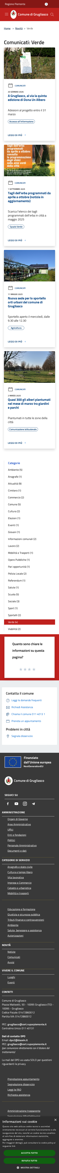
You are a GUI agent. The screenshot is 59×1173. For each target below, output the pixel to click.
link (13, 1146)
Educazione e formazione (21, 909)
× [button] (55, 1120)
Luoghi (11, 977)
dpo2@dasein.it (18, 1040)
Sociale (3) (13, 601)
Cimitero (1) (14, 490)
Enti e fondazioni (17, 835)
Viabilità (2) (14, 629)
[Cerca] (52, 14)
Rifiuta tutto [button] (29, 1160)
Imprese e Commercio (19, 883)
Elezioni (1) (14, 518)
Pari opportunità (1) (19, 567)
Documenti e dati (17, 851)
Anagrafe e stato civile (20, 867)
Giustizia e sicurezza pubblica (24, 914)
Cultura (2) (14, 511)
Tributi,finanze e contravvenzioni (26, 920)
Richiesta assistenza (19, 1095)
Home (7, 28)
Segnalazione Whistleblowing (24, 1116)
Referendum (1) (16, 580)
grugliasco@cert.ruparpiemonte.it (27, 1024)
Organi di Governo (18, 819)
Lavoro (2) (13, 546)
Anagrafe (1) (15, 477)
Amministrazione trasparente (24, 1111)
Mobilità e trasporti (18, 893)
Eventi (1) (13, 525)
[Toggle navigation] (7, 14)
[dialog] (29, 1144)
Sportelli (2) (14, 615)
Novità (19, 28)
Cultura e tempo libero (20, 872)
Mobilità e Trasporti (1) (20, 553)
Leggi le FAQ (14, 1090)
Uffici (10, 830)
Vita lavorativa (16, 877)
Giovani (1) (14, 532)
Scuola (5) (13, 594)
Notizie (11, 952)
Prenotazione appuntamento (23, 1079)
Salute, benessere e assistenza (25, 930)
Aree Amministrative (19, 824)
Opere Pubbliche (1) (19, 560)
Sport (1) (13, 608)
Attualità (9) (14, 484)
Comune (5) (14, 504)
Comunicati (20, 85)
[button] (29, 1167)
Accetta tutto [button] (29, 1153)
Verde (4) (13, 622)
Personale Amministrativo (22, 845)
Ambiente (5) (15, 470)
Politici (11, 840)
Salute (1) (13, 587)
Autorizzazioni (15, 936)
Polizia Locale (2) (17, 574)
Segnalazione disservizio (21, 1084)
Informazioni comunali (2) (22, 539)
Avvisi (11, 962)
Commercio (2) (16, 497)
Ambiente (13, 925)
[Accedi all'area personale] (46, 4)
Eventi (11, 982)
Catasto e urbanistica (19, 888)
